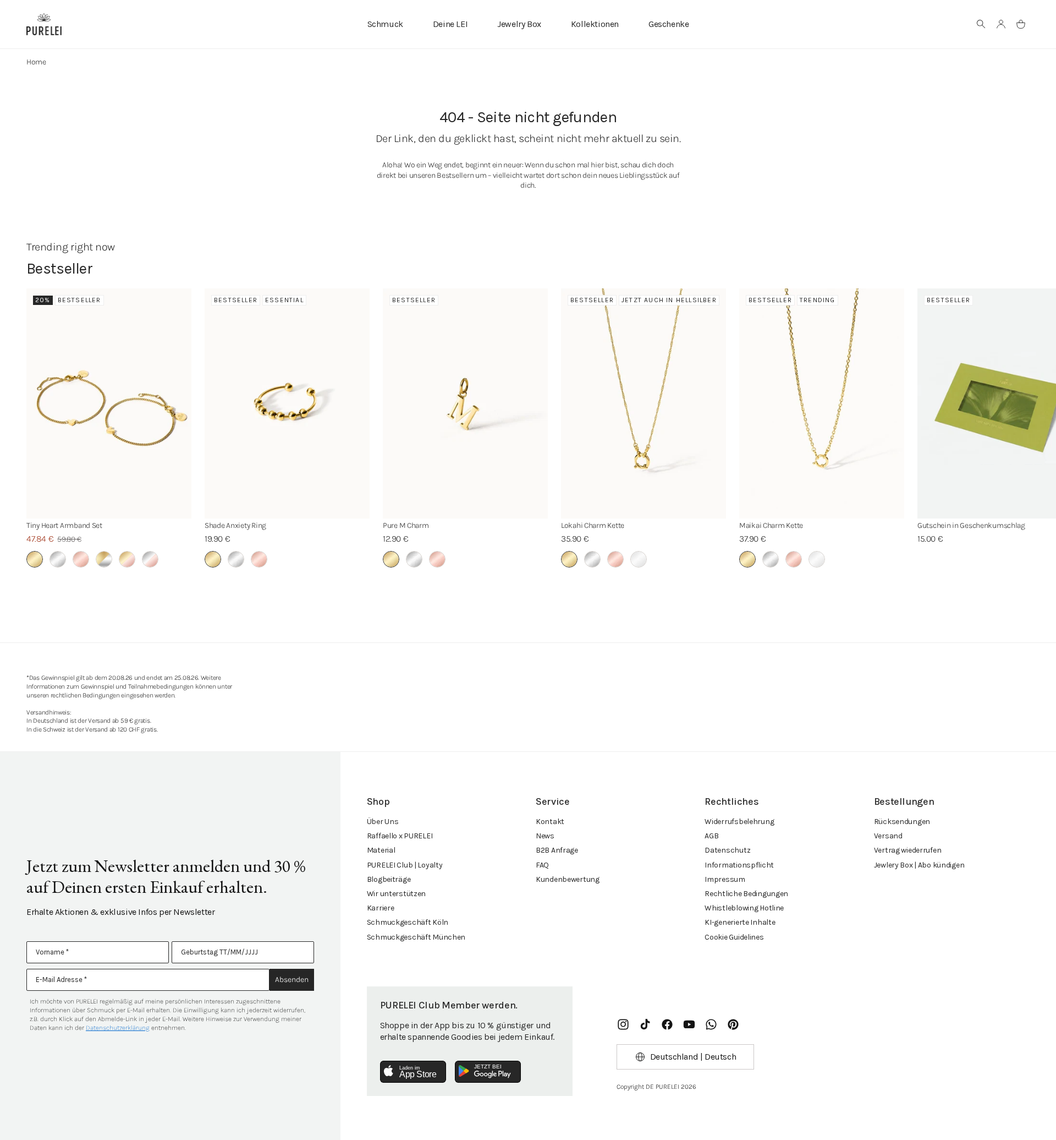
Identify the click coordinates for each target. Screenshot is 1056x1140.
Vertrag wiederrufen (908, 850)
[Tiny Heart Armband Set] (108, 403)
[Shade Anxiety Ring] (287, 403)
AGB (711, 836)
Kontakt (550, 821)
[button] (981, 24)
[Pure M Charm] (465, 403)
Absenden (292, 979)
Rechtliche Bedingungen (746, 893)
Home (36, 62)
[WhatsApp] (711, 1024)
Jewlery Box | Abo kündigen (919, 865)
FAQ (542, 865)
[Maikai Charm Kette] (821, 403)
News (545, 836)
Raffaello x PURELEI (400, 836)
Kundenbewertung (568, 879)
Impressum (725, 879)
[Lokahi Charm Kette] (643, 403)
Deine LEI (450, 24)
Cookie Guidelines (734, 937)
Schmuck (385, 24)
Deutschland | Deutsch (693, 1056)
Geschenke (668, 24)
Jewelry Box (519, 24)
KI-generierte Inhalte (740, 922)
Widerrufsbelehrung (739, 821)
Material (381, 850)
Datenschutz (727, 850)
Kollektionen (595, 24)
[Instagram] (623, 1024)
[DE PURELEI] (44, 24)
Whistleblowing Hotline (744, 908)
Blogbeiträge (389, 879)
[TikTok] (645, 1024)
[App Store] (413, 1072)
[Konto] (1001, 24)
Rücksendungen (902, 821)
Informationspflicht (739, 865)
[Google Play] (488, 1072)
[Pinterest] (733, 1024)
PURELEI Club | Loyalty (405, 865)
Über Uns (383, 821)
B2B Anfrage (557, 850)
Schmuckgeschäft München (416, 937)
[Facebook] (667, 1024)
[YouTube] (689, 1024)
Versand (888, 836)
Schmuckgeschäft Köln (407, 922)
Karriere (380, 908)
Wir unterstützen (396, 893)
